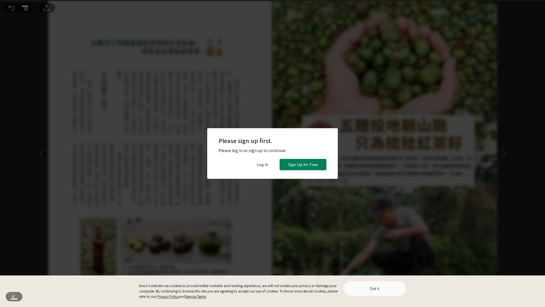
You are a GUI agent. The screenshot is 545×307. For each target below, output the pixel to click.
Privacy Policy (168, 296)
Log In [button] (262, 164)
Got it (374, 289)
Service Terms (195, 296)
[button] (11, 8)
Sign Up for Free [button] (303, 164)
